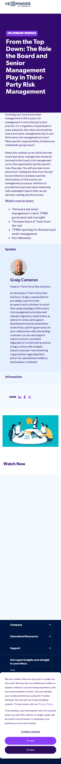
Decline (31, 749)
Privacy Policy (45, 704)
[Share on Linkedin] (19, 397)
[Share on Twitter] (29, 397)
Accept (30, 740)
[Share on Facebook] (25, 397)
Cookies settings (30, 731)
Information (13, 377)
